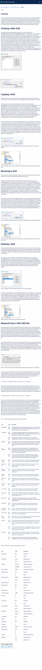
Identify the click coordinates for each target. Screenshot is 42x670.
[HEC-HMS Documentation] (1, 2)
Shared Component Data (15, 7)
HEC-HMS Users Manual (9, 2)
